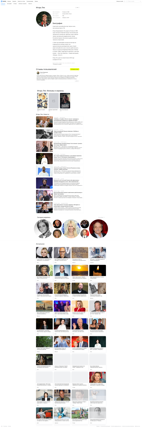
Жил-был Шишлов (64, 109)
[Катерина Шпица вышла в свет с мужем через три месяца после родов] (62, 326)
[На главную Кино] (4, 1)
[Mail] (1, 1)
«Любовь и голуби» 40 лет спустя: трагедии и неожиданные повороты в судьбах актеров (66, 119)
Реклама (9, 426)
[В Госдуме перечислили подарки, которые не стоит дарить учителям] (44, 415)
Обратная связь (137, 426)
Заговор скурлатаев (53, 109)
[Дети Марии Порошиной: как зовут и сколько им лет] (44, 273)
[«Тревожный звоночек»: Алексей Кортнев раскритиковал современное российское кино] (62, 398)
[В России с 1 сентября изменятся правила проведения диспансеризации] (97, 255)
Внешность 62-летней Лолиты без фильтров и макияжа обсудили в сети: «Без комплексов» (66, 181)
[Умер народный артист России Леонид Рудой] (97, 273)
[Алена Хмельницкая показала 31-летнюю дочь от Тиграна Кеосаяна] (97, 415)
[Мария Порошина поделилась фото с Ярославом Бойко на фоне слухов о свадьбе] (62, 308)
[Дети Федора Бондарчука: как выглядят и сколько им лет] (62, 255)
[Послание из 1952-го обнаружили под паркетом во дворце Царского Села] (80, 255)
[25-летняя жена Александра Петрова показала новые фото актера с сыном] (97, 326)
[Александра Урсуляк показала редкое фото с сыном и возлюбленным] (44, 398)
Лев (63, 15)
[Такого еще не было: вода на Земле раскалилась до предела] (80, 273)
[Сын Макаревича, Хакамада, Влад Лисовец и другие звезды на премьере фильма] (44, 326)
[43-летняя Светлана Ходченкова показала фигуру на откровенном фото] (62, 380)
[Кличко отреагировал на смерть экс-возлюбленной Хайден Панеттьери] (80, 344)
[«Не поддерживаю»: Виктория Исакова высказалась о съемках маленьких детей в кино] (44, 380)
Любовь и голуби (41, 109)
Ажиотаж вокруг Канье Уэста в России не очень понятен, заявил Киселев (67, 168)
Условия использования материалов (128, 426)
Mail (1, 426)
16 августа (64, 11)
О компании (5, 426)
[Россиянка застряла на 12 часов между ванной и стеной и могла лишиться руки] (62, 415)
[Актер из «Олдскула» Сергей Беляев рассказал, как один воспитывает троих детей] (62, 362)
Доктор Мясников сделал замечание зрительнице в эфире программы (68, 193)
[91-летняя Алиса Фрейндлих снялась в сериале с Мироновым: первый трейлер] (62, 291)
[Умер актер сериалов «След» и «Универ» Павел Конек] (80, 398)
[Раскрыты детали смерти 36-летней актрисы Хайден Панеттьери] (80, 308)
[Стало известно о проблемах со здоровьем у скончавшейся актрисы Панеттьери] (44, 255)
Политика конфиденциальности (116, 426)
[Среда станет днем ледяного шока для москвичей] (44, 344)
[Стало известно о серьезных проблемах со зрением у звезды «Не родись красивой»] (97, 380)
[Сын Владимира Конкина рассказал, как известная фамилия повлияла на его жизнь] (80, 326)
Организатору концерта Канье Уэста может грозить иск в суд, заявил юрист (68, 144)
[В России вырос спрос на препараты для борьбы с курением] (62, 344)
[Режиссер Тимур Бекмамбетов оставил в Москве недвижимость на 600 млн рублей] (80, 291)
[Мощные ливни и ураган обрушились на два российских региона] (80, 380)
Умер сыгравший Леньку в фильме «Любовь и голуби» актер (66, 132)
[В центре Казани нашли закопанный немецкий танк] (97, 291)
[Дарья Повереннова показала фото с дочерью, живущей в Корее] (97, 344)
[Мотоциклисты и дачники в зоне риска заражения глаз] (80, 415)
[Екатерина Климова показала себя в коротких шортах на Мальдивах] (97, 398)
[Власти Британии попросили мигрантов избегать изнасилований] (44, 308)
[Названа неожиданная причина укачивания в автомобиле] (44, 362)
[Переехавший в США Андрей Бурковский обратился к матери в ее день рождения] (62, 273)
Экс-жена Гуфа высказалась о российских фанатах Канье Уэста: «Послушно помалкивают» (68, 156)
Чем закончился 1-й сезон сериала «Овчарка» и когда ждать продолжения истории (67, 205)
